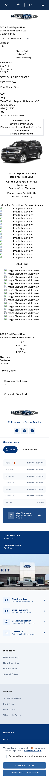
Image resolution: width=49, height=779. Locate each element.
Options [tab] (4, 363)
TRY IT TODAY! (8, 82)
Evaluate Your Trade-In (22, 188)
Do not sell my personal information (27, 756)
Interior (4, 46)
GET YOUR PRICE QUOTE (14, 77)
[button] (6, 5)
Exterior (4, 43)
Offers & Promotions (22, 133)
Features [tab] (5, 360)
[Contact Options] (30, 5)
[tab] (22, 43)
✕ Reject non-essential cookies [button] (24, 773)
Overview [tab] (5, 357)
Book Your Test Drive (21, 177)
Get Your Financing (21, 196)
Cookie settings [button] (32, 750)
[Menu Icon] (43, 5)
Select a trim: (7, 34)
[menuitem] (24, 663)
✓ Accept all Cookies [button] (24, 765)
